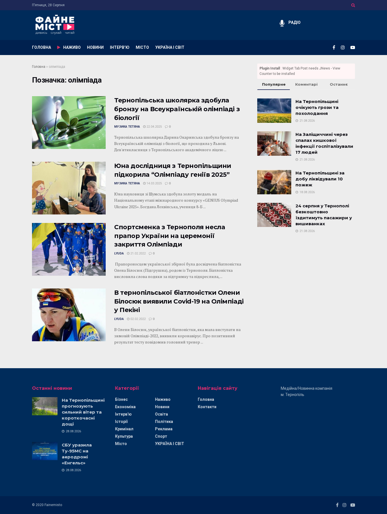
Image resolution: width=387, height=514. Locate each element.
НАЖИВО (72, 47)
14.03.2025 (154, 183)
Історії (121, 421)
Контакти (207, 407)
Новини (162, 407)
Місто (121, 443)
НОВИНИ (95, 47)
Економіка (125, 407)
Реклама (164, 429)
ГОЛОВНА (41, 47)
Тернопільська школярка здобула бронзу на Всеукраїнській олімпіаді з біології (177, 109)
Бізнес (121, 399)
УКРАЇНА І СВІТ (169, 47)
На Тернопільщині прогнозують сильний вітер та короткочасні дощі (83, 412)
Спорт (161, 436)
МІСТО (142, 47)
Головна (38, 67)
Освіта (161, 414)
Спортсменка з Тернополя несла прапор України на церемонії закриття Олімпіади (169, 235)
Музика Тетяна (127, 126)
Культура (124, 436)
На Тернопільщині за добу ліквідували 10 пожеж (320, 179)
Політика (164, 421)
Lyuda (119, 253)
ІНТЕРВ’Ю (119, 47)
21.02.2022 (137, 253)
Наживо (163, 399)
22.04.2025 (154, 126)
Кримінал (124, 429)
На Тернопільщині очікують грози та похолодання (317, 107)
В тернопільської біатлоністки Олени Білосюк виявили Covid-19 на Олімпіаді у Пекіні (179, 301)
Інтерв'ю (123, 414)
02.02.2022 (137, 319)
